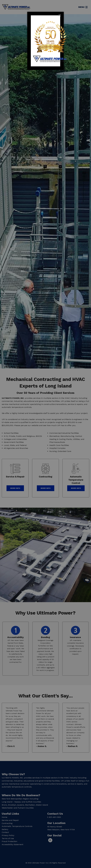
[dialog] (45, 41)
